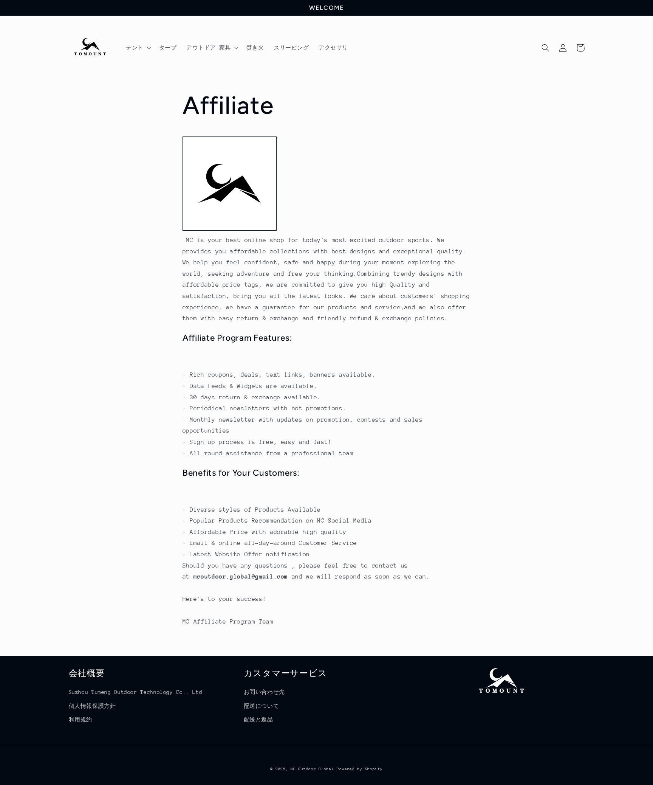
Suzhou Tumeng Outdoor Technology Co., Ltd (136, 692)
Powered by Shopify (359, 769)
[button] (137, 47)
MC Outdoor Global (312, 769)
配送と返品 (258, 720)
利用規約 (81, 720)
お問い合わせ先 (264, 692)
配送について (261, 706)
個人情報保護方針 (92, 706)
